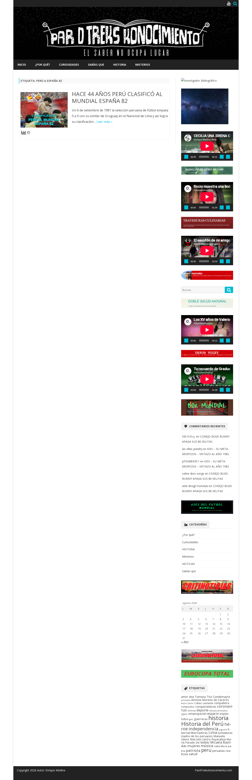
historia (218, 718)
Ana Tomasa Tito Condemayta (209, 697)
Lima (212, 732)
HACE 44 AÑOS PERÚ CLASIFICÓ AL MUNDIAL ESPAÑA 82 (117, 97)
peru (206, 750)
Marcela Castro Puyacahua (208, 739)
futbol (184, 719)
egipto (184, 714)
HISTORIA (119, 64)
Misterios (142, 64)
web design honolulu (195, 486)
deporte (202, 710)
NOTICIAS (188, 564)
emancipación (197, 714)
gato (191, 719)
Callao (198, 703)
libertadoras (199, 733)
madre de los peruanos (197, 736)
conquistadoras (205, 706)
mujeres (193, 746)
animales (185, 700)
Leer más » (104, 121)
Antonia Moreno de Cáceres (210, 700)
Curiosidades (69, 64)
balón (191, 703)
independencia (203, 728)
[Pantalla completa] (228, 157)
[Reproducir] (186, 157)
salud (193, 754)
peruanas (218, 751)
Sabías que (96, 64)
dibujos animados (218, 710)
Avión (184, 703)
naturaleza (220, 746)
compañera (221, 703)
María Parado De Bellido (206, 740)
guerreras (201, 719)
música (207, 745)
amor (184, 697)
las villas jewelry (192, 449)
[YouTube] (229, 3)
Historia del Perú (202, 723)
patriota (193, 750)
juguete (223, 729)
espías (224, 714)
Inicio (22, 64)
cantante (208, 703)
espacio (213, 713)
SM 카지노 (188, 436)
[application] (207, 146)
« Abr (185, 642)
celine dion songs (193, 473)
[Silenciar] (222, 157)
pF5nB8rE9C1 (190, 461)
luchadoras (225, 733)
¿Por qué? (42, 64)
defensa (191, 710)
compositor (188, 706)
